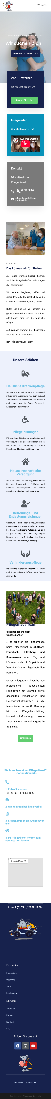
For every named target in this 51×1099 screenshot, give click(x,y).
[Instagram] (25, 1045)
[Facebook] (17, 1045)
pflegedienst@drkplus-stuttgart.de (26, 199)
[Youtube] (33, 1045)
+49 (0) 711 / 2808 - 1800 (25, 191)
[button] (25, 53)
